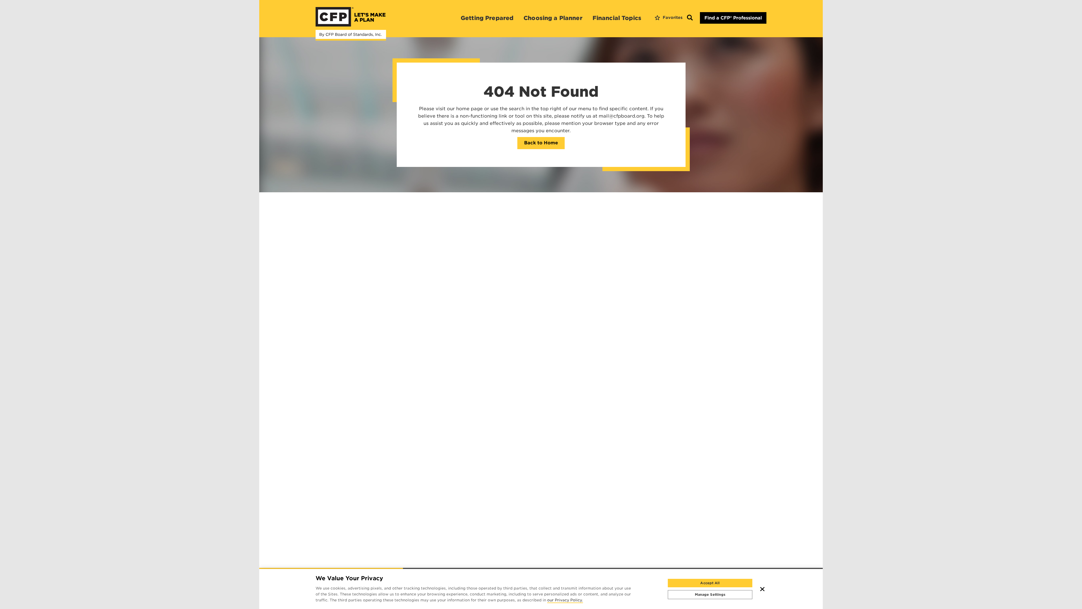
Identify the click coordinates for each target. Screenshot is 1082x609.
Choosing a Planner (553, 18)
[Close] (762, 589)
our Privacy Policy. (565, 601)
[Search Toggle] (690, 18)
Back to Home (541, 142)
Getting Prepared (487, 18)
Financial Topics (617, 18)
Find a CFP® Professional (733, 18)
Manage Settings (710, 594)
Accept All (710, 583)
